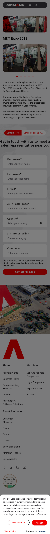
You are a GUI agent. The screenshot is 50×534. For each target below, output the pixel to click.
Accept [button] (39, 522)
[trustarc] (42, 531)
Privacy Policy (9, 531)
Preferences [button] (18, 522)
